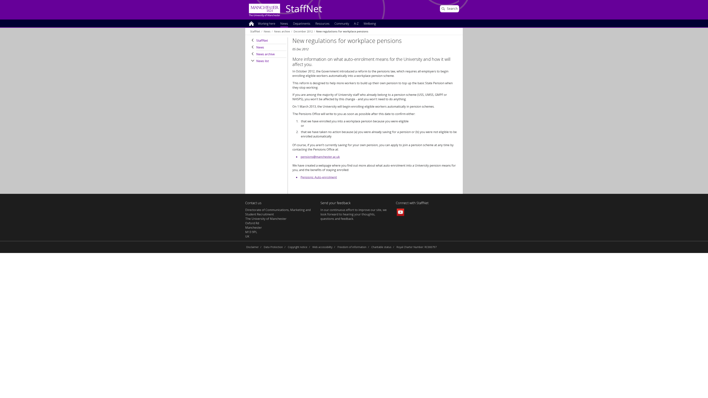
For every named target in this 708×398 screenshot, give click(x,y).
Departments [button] (301, 24)
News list (262, 61)
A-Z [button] (356, 24)
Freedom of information (351, 247)
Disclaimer (252, 247)
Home (251, 23)
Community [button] (341, 24)
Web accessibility (322, 247)
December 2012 (303, 31)
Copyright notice (297, 247)
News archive (282, 31)
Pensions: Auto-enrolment (319, 177)
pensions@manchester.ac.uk (320, 157)
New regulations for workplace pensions (342, 31)
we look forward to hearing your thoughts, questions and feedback (353, 214)
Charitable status (381, 247)
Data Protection (273, 247)
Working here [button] (266, 24)
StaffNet (304, 9)
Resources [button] (322, 24)
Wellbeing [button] (370, 24)
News (267, 31)
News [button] (284, 24)
